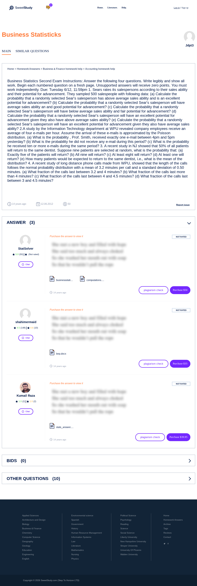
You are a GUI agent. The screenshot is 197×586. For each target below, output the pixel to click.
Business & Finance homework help (61, 69)
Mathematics (77, 550)
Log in (177, 7)
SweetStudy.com (49, 580)
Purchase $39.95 (178, 437)
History (74, 528)
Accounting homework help (99, 69)
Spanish (75, 520)
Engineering (28, 554)
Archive (167, 524)
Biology (25, 524)
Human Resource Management (86, 533)
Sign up (185, 8)
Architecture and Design (34, 520)
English (25, 558)
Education (27, 550)
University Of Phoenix (130, 550)
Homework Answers (173, 520)
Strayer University (129, 545)
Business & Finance (31, 528)
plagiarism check (153, 290)
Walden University (129, 554)
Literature (76, 545)
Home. (100, 7)
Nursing (75, 554)
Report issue (183, 205)
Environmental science (82, 515)
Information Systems (81, 537)
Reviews (167, 533)
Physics (75, 558)
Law (73, 541)
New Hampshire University (133, 541)
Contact (167, 537)
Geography (27, 541)
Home (10, 69)
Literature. (112, 7)
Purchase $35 (180, 363)
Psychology (125, 520)
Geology (26, 545)
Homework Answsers (27, 69)
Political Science (128, 515)
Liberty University (128, 537)
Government (77, 524)
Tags (165, 528)
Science (124, 528)
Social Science (127, 533)
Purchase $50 (180, 290)
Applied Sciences (30, 515)
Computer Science (31, 537)
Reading (124, 524)
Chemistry (27, 533)
